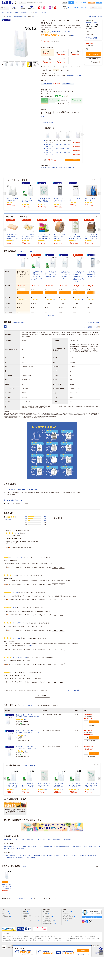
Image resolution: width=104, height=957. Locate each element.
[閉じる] (91, 945)
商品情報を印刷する (96, 16)
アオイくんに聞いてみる (92, 917)
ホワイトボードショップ (59, 936)
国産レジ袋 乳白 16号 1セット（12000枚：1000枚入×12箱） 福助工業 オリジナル (27, 715)
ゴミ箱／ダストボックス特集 (9, 938)
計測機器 (57, 855)
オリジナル (7, 20)
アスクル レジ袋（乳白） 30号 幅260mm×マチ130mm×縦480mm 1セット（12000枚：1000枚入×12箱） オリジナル (78, 276)
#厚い (65, 167)
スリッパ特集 (32, 938)
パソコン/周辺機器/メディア (46, 846)
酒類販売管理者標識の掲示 (49, 922)
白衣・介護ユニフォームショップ (26, 940)
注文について (4, 911)
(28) (46, 789)
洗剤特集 (25, 938)
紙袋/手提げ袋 (7, 839)
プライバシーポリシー (48, 915)
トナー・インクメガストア (17, 936)
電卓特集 (26, 936)
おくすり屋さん (17, 638)
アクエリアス (54, 898)
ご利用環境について (47, 916)
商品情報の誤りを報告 (18, 322)
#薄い (74, 167)
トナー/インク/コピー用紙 (29, 846)
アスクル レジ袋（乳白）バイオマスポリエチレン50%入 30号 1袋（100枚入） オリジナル (51, 275)
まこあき (15, 592)
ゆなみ (15, 607)
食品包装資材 (56, 839)
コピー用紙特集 (6, 936)
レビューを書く (67, 32)
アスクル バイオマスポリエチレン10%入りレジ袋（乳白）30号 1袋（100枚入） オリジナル (65, 275)
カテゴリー (4, 8)
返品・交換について (6, 916)
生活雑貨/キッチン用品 (90, 846)
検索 (71, 2)
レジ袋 (30, 12)
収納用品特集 (6, 940)
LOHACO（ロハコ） (67, 911)
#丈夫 (49, 167)
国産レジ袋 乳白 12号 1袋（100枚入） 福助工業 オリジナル (6, 886)
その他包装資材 (67, 839)
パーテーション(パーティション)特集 (74, 936)
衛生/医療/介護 (20, 848)
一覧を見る (24, 866)
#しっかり (43, 167)
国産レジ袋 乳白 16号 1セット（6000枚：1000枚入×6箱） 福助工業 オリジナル (27, 747)
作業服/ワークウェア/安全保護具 (15, 858)
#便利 (60, 167)
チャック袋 (30, 839)
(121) (82, 299)
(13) (54, 299)
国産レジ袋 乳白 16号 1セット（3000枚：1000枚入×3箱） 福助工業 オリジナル (27, 731)
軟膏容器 (21, 898)
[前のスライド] (2, 64)
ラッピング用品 (46, 839)
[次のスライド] (39, 64)
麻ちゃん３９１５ (17, 623)
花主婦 (15, 575)
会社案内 (25, 911)
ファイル (17, 846)
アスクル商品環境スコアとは (90, 327)
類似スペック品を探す (24, 251)
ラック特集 (92, 936)
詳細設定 (65, 2)
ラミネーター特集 (48, 936)
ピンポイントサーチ (61, 940)
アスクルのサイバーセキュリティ (30, 920)
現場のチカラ (58, 938)
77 (14, 672)
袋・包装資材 (24, 12)
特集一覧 (69, 940)
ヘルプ (85, 2)
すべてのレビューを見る (74, 690)
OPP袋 (37, 839)
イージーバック (36, 16)
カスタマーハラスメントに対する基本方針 (31, 917)
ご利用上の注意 (46, 918)
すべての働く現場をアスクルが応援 (76, 938)
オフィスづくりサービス (50, 940)
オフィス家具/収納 (76, 846)
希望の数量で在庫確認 (91, 22)
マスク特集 (87, 938)
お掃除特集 (19, 938)
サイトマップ (46, 911)
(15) (78, 789)
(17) (68, 299)
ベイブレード (39, 898)
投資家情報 (25, 913)
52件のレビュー (7, 519)
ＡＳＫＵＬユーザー (18, 557)
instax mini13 (29, 898)
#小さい (70, 167)
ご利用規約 (45, 913)
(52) (25, 299)
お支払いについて (5, 915)
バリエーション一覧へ (27, 705)
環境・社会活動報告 (27, 915)
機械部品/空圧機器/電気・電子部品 (89, 855)
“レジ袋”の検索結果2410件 (29, 765)
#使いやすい (55, 167)
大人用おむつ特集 (95, 938)
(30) (62, 789)
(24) (40, 299)
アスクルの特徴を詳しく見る (83, 954)
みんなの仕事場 (66, 915)
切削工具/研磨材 (47, 855)
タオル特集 (38, 938)
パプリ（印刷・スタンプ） (68, 913)
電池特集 (31, 936)
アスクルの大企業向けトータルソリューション (71, 919)
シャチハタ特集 (13, 940)
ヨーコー (17, 533)
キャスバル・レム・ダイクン (20, 657)
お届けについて (5, 913)
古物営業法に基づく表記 (48, 920)
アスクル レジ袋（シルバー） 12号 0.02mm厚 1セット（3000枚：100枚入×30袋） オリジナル (92, 275)
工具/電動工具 (36, 855)
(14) (96, 299)
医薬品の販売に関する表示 (49, 923)
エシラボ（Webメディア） (68, 916)
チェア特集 (86, 936)
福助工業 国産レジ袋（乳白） (41, 12)
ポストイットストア (38, 940)
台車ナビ (64, 938)
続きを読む (31, 645)
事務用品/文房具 (8, 846)
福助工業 (9, 16)
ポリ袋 (22, 839)
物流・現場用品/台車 (25, 855)
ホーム (3, 12)
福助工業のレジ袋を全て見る (19, 16)
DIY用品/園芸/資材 (31, 858)
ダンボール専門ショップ (48, 938)
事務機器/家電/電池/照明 (62, 846)
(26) (25, 719)
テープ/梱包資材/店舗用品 (13, 12)
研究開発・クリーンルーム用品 (69, 855)
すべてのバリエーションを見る (74, 75)
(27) (30, 789)
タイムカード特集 (39, 936)
